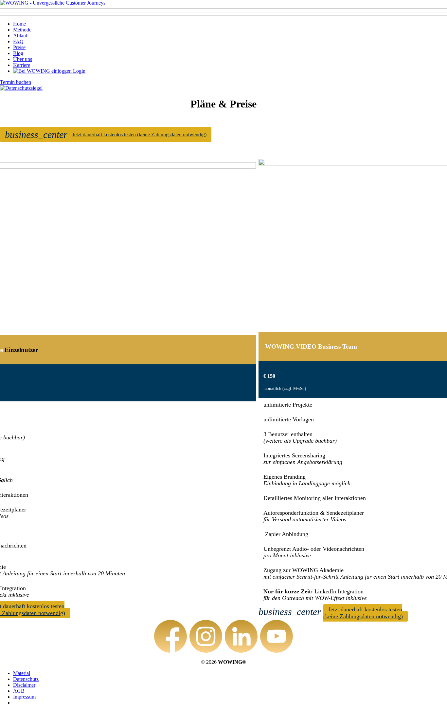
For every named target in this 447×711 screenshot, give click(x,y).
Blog (18, 53)
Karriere (21, 65)
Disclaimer (24, 685)
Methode (22, 29)
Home (19, 24)
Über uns (22, 59)
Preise (19, 47)
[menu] (223, 12)
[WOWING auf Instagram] (205, 637)
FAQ (18, 41)
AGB (19, 691)
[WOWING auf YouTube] (276, 637)
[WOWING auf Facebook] (170, 637)
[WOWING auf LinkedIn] (241, 637)
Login (78, 71)
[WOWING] (52, 3)
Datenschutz (26, 679)
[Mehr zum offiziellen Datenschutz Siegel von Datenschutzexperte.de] (21, 88)
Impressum (24, 697)
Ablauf (20, 35)
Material (21, 673)
